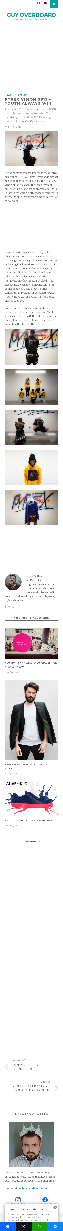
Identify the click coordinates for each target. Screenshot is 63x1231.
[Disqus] (31, 909)
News (8, 95)
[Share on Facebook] (8, 1226)
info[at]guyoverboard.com (30, 1188)
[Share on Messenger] (55, 1226)
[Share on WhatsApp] (39, 1226)
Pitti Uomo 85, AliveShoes (28, 820)
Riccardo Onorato (35, 577)
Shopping (20, 95)
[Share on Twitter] (24, 1226)
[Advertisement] (31, 58)
